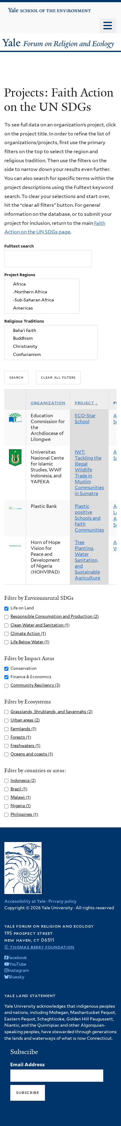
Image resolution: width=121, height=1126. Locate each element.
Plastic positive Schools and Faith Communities (89, 518)
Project (84, 402)
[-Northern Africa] (42, 292)
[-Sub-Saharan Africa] (42, 300)
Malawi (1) (21, 797)
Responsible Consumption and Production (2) (55, 616)
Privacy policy (62, 901)
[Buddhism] (51, 338)
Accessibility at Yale (25, 901)
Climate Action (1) (28, 633)
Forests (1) (21, 737)
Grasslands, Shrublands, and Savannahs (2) (51, 711)
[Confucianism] (51, 355)
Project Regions (19, 274)
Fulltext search (19, 246)
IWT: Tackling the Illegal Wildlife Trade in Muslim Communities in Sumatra (89, 472)
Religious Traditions (24, 321)
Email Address (27, 1064)
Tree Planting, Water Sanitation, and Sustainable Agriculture (87, 560)
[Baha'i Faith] (51, 330)
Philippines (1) (24, 814)
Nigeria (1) (21, 805)
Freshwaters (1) (25, 745)
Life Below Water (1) (30, 642)
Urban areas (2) (25, 720)
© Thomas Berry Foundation (39, 946)
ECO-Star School (85, 418)
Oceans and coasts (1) (32, 754)
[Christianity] (51, 347)
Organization (48, 402)
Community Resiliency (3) (35, 685)
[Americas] (42, 308)
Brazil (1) (19, 789)
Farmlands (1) (23, 728)
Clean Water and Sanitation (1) (40, 625)
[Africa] (42, 284)
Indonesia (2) (23, 780)
